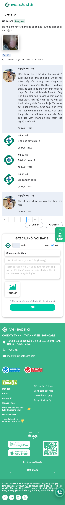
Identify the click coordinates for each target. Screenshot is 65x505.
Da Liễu (6, 55)
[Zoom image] (10, 42)
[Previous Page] (4, 219)
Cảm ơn (35, 224)
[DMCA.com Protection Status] (9, 382)
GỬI (33, 307)
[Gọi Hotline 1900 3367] (60, 492)
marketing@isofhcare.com (21, 356)
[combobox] (6, 253)
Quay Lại (11, 14)
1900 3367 (13, 349)
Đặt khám (32, 470)
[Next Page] (41, 219)
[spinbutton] (16, 245)
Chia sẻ (55, 224)
